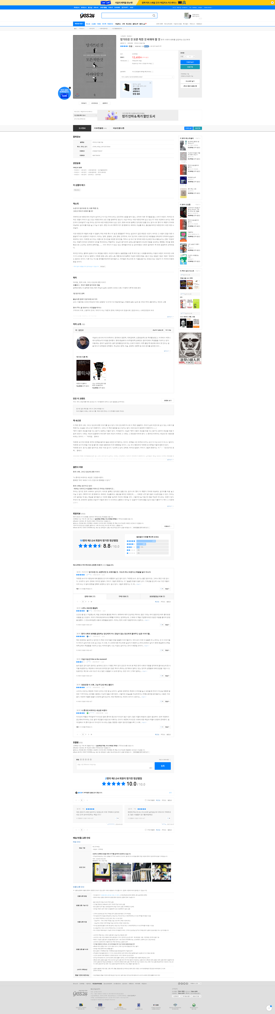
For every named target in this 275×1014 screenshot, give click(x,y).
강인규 (122, 43)
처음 (77, 601)
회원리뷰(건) (139, 46)
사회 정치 (92, 28)
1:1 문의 (117, 895)
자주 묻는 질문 (186, 996)
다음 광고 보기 (201, 18)
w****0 (89, 662)
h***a (90, 611)
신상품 (94, 24)
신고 (103, 575)
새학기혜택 (159, 24)
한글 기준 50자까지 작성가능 (87, 764)
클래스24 (135, 24)
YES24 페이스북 (182, 984)
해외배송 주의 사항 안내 (190, 74)
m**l (182, 275)
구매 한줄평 (151, 800)
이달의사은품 (178, 24)
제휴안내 (131, 983)
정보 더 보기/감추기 (133, 46)
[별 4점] (83, 759)
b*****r (183, 294)
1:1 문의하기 (176, 996)
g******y (89, 575)
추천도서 (192, 24)
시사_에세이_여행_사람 (187, 317)
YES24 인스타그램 (187, 984)
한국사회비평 (102, 172)
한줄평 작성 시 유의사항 (170, 759)
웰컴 (75, 28)
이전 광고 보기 (199, 18)
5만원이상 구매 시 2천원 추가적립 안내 (153, 64)
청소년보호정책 (108, 983)
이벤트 (99, 24)
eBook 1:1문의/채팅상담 (192, 993)
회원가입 (179, 7)
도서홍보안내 (117, 983)
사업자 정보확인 (131, 995)
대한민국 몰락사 (81, 383)
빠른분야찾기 (79, 23)
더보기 (197, 138)
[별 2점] (81, 759)
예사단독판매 (168, 24)
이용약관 (88, 983)
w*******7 (91, 713)
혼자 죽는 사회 (192, 189)
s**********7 (111, 824)
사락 (123, 24)
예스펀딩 (128, 24)
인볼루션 (190, 232)
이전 (80, 601)
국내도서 (81, 28)
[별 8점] (88, 759)
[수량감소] (185, 56)
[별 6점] (86, 759)
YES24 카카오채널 (179, 984)
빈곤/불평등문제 (117, 28)
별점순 (169, 601)
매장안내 (110, 24)
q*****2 (89, 687)
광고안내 (124, 983)
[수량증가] (194, 56)
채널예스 (118, 24)
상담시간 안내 (196, 996)
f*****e (164, 824)
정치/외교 (91, 174)
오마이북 (130, 43)
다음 (88, 601)
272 (181, 297)
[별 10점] (91, 759)
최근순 (157, 601)
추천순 (163, 601)
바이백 (104, 24)
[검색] (154, 15)
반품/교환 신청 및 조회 (107, 895)
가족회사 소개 (195, 983)
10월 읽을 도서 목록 (186, 278)
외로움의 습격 (192, 177)
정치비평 (98, 174)
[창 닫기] (149, 83)
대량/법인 (199, 24)
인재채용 (81, 983)
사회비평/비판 (103, 28)
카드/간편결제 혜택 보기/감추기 (152, 72)
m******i (183, 313)
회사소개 (75, 983)
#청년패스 (77, 190)
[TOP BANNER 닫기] (272, 2)
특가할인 (185, 24)
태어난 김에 (136, 89)
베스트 (88, 24)
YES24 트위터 (184, 984)
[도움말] (128, 61)
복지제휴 (137, 983)
